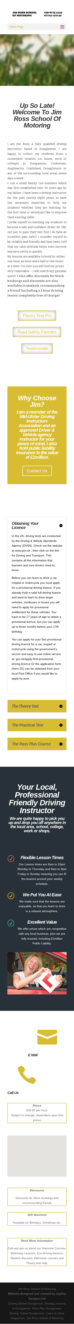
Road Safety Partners (37, 332)
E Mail (32, 1055)
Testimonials (37, 348)
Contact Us (37, 471)
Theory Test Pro (37, 315)
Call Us (12, 1093)
